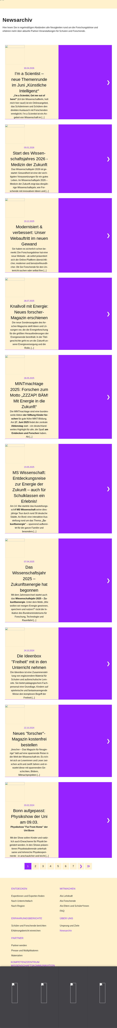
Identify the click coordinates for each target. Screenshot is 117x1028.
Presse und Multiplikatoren (24, 950)
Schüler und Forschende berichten (28, 925)
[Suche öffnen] (99, 5)
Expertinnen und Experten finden (28, 896)
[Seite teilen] (102, 997)
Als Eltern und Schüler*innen (74, 906)
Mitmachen (67, 888)
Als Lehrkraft (66, 896)
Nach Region (18, 906)
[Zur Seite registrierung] (43, 997)
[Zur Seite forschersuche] (14, 997)
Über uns (66, 918)
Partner (17, 938)
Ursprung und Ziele (69, 925)
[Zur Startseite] (11, 4)
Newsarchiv (66, 930)
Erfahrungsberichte (26, 918)
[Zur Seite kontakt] (73, 997)
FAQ (62, 911)
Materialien (17, 955)
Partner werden (19, 945)
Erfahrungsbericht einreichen (26, 930)
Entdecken (19, 888)
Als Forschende (68, 901)
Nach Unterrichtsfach (22, 901)
